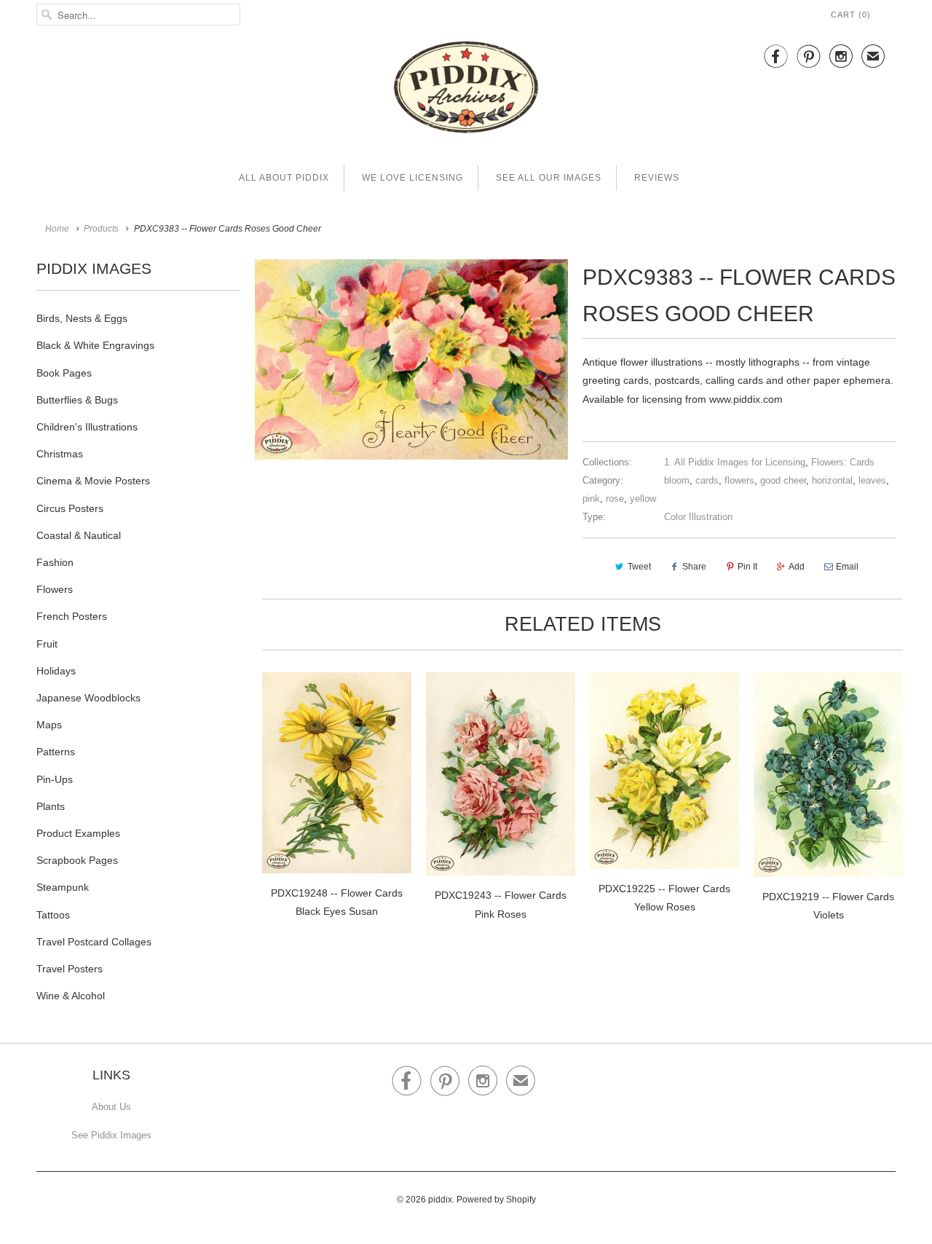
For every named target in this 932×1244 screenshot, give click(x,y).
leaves (872, 480)
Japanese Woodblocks (88, 698)
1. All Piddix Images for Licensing (734, 462)
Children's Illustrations (87, 427)
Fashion (55, 562)
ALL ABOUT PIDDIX (284, 178)
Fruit (47, 644)
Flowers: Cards (842, 462)
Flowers (54, 589)
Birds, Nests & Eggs (81, 318)
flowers (739, 480)
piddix (440, 1199)
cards (707, 480)
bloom (677, 480)
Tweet (639, 567)
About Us (111, 1106)
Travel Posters (69, 969)
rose (615, 498)
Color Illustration (698, 516)
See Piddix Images (111, 1135)
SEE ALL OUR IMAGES (548, 178)
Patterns (55, 751)
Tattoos (53, 915)
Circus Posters (69, 508)
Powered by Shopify (496, 1199)
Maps (49, 725)
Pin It (747, 567)
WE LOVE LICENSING (412, 178)
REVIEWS (656, 178)
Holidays (56, 671)
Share (694, 567)
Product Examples (78, 833)
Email (847, 567)
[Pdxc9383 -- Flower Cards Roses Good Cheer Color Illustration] (411, 359)
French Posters (71, 616)
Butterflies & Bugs (77, 400)
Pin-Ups (54, 779)
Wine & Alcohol (70, 995)
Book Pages (64, 373)
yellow (643, 498)
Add (797, 567)
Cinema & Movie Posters (93, 481)
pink (591, 498)
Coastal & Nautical (78, 535)
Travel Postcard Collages (93, 942)
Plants (50, 806)
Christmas (59, 454)
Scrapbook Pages (77, 860)
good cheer (783, 480)
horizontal (832, 480)
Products (101, 229)
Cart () (851, 14)
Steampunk (62, 887)
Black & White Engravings (95, 345)
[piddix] (466, 90)
